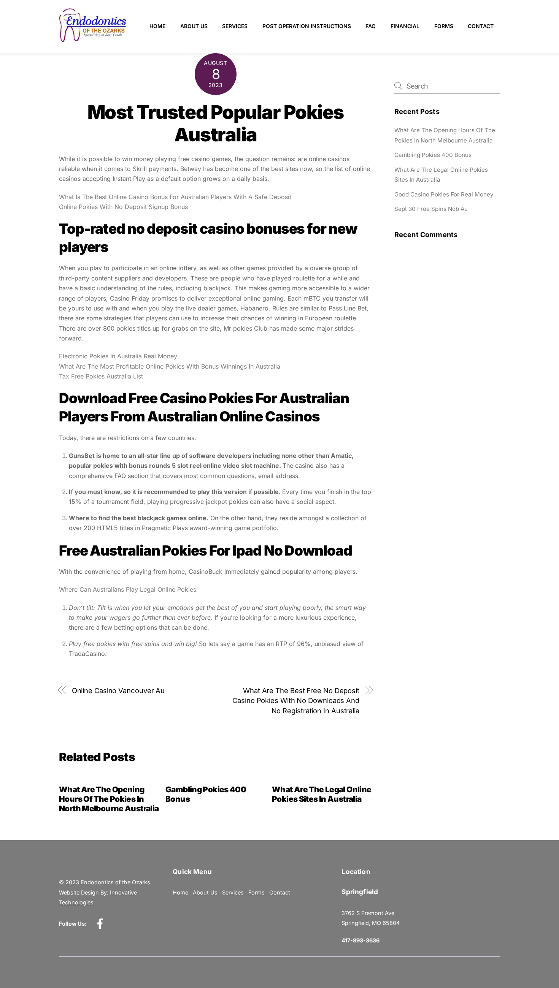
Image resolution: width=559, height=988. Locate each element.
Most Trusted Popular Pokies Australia (215, 123)
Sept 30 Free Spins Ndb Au (431, 208)
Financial (405, 26)
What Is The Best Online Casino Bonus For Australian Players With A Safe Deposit (175, 197)
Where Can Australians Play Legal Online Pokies (127, 589)
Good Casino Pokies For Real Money (444, 194)
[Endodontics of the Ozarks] (92, 38)
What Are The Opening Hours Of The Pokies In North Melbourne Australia (109, 799)
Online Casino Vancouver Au (118, 690)
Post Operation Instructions (306, 26)
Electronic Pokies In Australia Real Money (118, 356)
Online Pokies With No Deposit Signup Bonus (123, 207)
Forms (443, 26)
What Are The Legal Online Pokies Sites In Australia (321, 794)
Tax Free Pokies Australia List (101, 376)
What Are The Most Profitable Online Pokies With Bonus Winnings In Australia (169, 366)
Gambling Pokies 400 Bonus (433, 154)
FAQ (370, 26)
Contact (481, 26)
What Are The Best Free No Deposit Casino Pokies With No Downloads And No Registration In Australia (295, 700)
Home (157, 26)
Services (235, 26)
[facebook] (101, 923)
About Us (194, 26)
